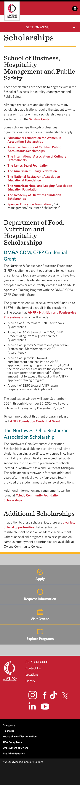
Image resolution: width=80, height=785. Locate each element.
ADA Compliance (12, 742)
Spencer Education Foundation (29, 204)
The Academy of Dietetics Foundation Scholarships (34, 197)
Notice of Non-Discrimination (19, 736)
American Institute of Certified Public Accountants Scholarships (34, 149)
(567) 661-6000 (36, 662)
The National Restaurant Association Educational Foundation (33, 178)
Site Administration (13, 753)
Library (30, 681)
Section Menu (37, 27)
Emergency (8, 725)
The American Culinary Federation (32, 171)
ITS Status (8, 730)
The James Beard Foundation (28, 165)
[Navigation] (75, 8)
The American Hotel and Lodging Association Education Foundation (39, 187)
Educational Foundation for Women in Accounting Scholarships (34, 139)
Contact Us (33, 668)
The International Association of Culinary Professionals (36, 158)
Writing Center (40, 119)
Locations (32, 674)
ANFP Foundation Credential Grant (35, 421)
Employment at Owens (15, 747)
